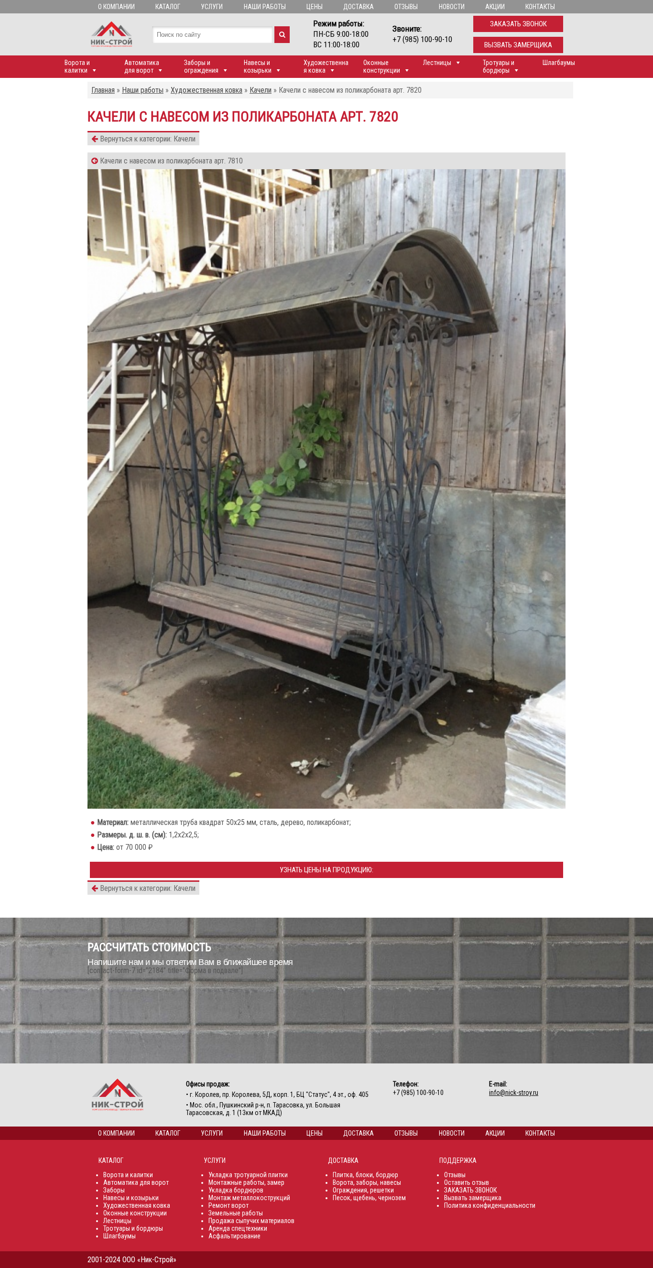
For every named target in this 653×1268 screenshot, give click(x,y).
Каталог (167, 7)
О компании (116, 7)
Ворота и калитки (77, 66)
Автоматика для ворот (141, 66)
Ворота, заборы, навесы (367, 1182)
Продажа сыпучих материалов (251, 1221)
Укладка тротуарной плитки (248, 1175)
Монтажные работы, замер (246, 1182)
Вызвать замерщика (518, 45)
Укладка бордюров (235, 1190)
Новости (452, 7)
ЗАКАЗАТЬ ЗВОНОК (470, 1190)
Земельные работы (235, 1213)
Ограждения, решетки (363, 1190)
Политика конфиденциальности (489, 1205)
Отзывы (406, 7)
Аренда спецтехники (237, 1228)
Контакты (540, 7)
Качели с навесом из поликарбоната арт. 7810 (170, 160)
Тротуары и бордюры (498, 66)
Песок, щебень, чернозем (369, 1198)
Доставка (358, 7)
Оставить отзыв (466, 1182)
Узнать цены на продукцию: (326, 870)
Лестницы (437, 62)
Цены (314, 7)
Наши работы (265, 7)
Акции (495, 7)
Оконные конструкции (381, 66)
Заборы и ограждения (201, 66)
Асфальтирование (234, 1236)
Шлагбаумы (559, 62)
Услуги (212, 7)
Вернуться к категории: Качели (147, 138)
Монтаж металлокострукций (249, 1198)
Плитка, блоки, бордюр (365, 1175)
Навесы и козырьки (258, 66)
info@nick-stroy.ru (513, 1092)
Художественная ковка (326, 66)
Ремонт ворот (228, 1205)
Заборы (114, 1190)
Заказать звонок (518, 24)
